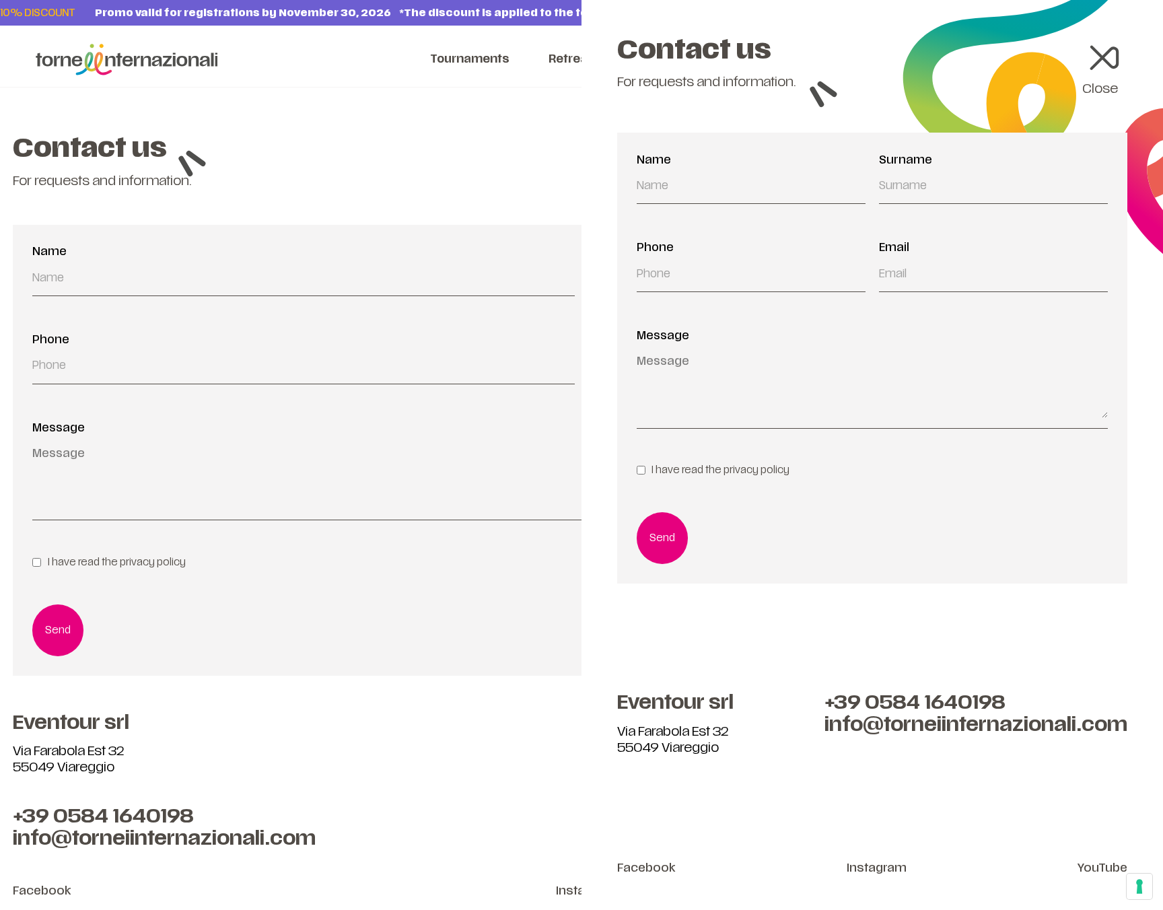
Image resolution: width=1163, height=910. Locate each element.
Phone (655, 247)
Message (663, 336)
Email (894, 247)
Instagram (877, 868)
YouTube (1102, 868)
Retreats (574, 59)
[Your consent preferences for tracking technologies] (1139, 886)
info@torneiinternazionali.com (975, 724)
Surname (905, 160)
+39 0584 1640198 (915, 702)
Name (654, 160)
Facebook (646, 868)
